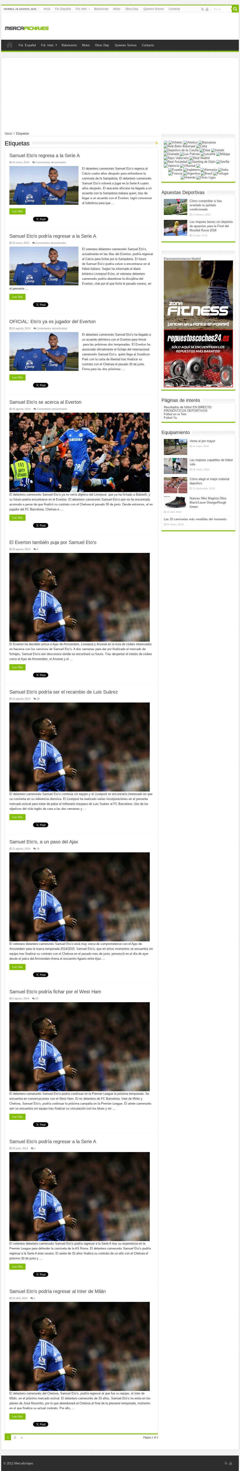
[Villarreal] (187, 165)
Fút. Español (63, 9)
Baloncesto (101, 9)
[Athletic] (176, 142)
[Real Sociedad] (175, 161)
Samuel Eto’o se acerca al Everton (45, 402)
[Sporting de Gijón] (201, 161)
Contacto (174, 9)
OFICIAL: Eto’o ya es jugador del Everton (52, 321)
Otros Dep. (132, 9)
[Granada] (171, 154)
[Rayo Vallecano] (176, 157)
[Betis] (179, 146)
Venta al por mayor (202, 441)
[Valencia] (171, 165)
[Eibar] (204, 150)
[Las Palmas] (190, 154)
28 (38, 698)
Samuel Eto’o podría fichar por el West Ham (55, 991)
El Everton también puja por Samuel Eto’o (52, 542)
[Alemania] (209, 169)
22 (36, 998)
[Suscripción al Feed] (156, 143)
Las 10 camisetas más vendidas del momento (195, 519)
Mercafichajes (23, 1463)
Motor (116, 9)
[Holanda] (188, 177)
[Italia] (223, 169)
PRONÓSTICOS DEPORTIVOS (185, 410)
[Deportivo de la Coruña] (181, 150)
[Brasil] (206, 173)
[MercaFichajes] (27, 27)
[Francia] (175, 173)
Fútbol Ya (170, 417)
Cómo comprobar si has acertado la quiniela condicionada (206, 205)
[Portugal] (220, 173)
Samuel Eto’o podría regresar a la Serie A (52, 236)
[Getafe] (217, 150)
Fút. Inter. (81, 9)
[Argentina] (191, 173)
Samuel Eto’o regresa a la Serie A (44, 155)
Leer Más (17, 211)
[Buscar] (235, 8)
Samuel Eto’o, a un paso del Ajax (43, 841)
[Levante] (208, 154)
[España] (175, 169)
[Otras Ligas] (206, 177)
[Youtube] (207, 9)
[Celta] (201, 146)
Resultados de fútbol (178, 407)
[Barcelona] (207, 142)
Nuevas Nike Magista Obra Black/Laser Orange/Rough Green (208, 502)
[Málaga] (223, 154)
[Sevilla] (222, 161)
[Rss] (202, 9)
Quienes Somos (153, 9)
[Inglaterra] (191, 169)
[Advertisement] (120, 96)
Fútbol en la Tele (175, 414)
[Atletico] (191, 142)
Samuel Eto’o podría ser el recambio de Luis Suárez (63, 692)
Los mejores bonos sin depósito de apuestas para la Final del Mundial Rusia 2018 (211, 226)
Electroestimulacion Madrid (182, 258)
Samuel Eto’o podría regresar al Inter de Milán (57, 1291)
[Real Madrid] (200, 157)
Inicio (47, 9)
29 (38, 848)
